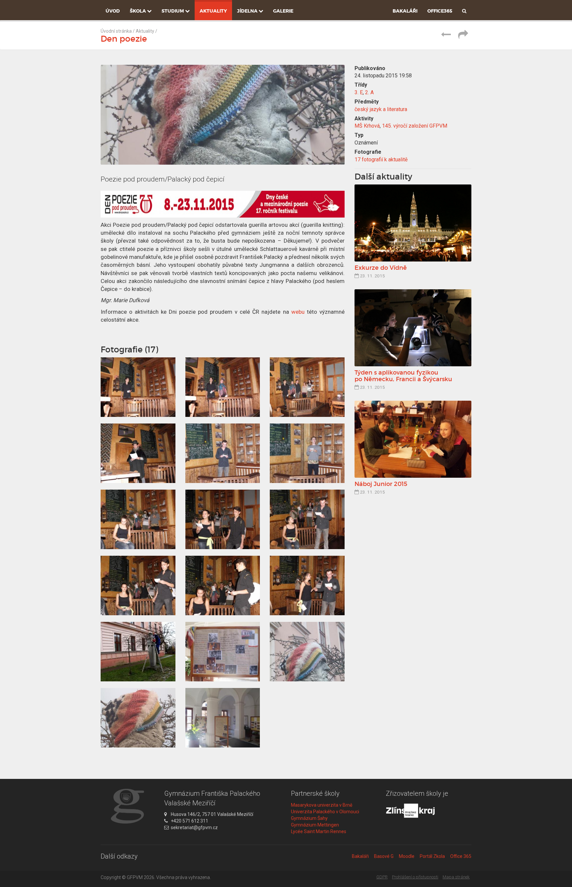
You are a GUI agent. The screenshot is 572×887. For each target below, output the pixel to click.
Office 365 (460, 856)
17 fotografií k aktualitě (381, 159)
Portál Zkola (432, 856)
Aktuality (213, 11)
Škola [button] (138, 11)
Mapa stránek (456, 876)
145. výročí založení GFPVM (414, 126)
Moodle (406, 856)
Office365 (439, 11)
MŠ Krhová (367, 126)
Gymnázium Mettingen (315, 824)
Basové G (384, 856)
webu (298, 311)
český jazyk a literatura (381, 109)
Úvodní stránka (116, 31)
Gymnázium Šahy (309, 818)
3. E (359, 92)
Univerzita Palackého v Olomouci (325, 811)
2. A (369, 92)
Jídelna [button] (248, 11)
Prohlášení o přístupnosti (415, 876)
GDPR (382, 876)
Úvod (113, 11)
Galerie (283, 11)
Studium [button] (173, 11)
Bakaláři (405, 11)
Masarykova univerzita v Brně (321, 805)
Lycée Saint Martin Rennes (318, 831)
